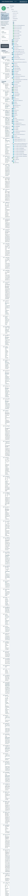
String (9, 119)
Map (14, 97)
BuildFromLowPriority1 (19, 49)
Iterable (16, 73)
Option (9, 192)
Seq (14, 108)
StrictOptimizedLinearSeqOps (20, 146)
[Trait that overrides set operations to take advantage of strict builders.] (13, 153)
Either (6, 851)
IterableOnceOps (17, 81)
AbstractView (17, 38)
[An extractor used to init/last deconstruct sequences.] (13, 23)
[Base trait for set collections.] (13, 116)
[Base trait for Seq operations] (13, 113)
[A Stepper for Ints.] (13, 71)
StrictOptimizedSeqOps (19, 151)
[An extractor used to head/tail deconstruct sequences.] (13, 22)
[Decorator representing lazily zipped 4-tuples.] (13, 90)
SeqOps (15, 113)
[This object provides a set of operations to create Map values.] (12, 97)
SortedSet (16, 129)
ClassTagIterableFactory (19, 52)
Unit (8, 523)
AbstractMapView (17, 31)
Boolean (9, 60)
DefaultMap (16, 56)
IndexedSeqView (17, 69)
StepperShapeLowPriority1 (19, 139)
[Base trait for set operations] (13, 118)
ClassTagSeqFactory (18, 54)
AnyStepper (16, 39)
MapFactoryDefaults (18, 100)
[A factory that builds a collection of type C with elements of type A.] (13, 63)
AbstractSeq (16, 33)
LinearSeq (16, 92)
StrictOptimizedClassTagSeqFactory (20, 143)
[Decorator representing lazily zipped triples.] (13, 89)
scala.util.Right (8, 871)
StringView (16, 159)
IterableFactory (17, 74)
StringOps (16, 157)
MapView (15, 103)
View (15, 161)
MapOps (15, 102)
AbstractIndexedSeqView (19, 25)
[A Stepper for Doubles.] (13, 57)
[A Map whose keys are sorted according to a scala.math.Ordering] (13, 121)
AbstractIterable (18, 27)
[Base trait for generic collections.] (13, 73)
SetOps (15, 118)
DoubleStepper (17, 57)
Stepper (15, 136)
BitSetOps (16, 44)
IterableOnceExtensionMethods (20, 79)
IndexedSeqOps (17, 68)
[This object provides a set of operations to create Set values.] (12, 116)
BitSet (15, 43)
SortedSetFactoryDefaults (19, 131)
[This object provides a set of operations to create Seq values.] (12, 108)
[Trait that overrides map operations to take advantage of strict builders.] (13, 148)
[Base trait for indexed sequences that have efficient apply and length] (13, 66)
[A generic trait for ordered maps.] (13, 111)
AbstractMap (16, 30)
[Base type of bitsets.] (13, 43)
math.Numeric (8, 875)
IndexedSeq (16, 66)
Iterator (16, 84)
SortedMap (16, 121)
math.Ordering (8, 717)
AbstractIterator (18, 28)
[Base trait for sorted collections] (13, 128)
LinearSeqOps (17, 94)
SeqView (15, 115)
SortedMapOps (17, 126)
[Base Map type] (13, 97)
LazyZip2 (16, 87)
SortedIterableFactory (19, 119)
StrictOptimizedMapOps (19, 148)
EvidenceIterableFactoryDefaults (19, 62)
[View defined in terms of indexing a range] (13, 69)
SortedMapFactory (18, 123)
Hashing (15, 65)
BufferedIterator (18, 46)
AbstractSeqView (17, 35)
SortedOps (16, 127)
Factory (15, 63)
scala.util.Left (7, 866)
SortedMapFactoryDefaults (19, 124)
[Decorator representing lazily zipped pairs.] (13, 87)
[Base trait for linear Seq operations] (13, 94)
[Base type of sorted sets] (13, 129)
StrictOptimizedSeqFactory (20, 149)
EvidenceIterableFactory (19, 59)
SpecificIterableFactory (19, 134)
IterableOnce (17, 77)
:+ (14, 23)
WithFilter (16, 162)
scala (8, 7)
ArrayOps (16, 41)
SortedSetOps (17, 132)
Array (6, 245)
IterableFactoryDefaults (19, 76)
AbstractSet (16, 36)
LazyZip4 (16, 90)
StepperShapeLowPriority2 (19, 140)
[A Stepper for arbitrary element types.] (13, 40)
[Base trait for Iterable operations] (13, 82)
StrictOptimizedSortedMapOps (20, 154)
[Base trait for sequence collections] (13, 108)
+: (14, 22)
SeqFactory (16, 110)
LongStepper (16, 95)
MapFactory (16, 98)
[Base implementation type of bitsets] (13, 44)
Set (14, 116)
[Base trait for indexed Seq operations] (13, 68)
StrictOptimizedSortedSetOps (20, 156)
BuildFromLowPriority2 (19, 51)
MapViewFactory (17, 105)
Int (8, 247)
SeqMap (15, 111)
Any (6, 165)
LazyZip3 (16, 89)
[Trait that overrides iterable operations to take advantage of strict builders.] (13, 145)
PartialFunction (9, 178)
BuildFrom (16, 48)
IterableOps (16, 82)
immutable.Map (8, 539)
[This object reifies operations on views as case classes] (12, 161)
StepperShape (17, 137)
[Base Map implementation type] (13, 102)
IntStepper (16, 71)
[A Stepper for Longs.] (13, 95)
